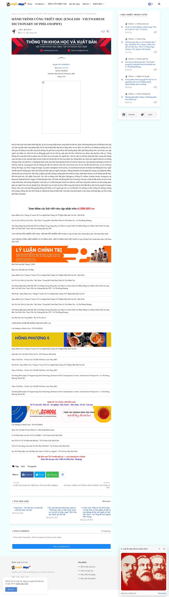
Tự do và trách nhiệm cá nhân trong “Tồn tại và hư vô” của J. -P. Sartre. (140, 28)
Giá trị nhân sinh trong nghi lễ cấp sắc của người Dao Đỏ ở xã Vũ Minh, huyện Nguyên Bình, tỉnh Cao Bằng (140, 82)
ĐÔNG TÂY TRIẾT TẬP (57, 4)
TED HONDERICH (64, 64)
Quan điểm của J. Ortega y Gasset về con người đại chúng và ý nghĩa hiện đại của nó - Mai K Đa (48, 215)
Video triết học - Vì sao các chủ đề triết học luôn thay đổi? (34, 360)
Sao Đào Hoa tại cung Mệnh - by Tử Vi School (29, 318)
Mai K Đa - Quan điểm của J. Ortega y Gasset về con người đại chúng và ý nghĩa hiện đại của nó (48, 294)
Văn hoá (65, 68)
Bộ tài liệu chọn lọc (88, 567)
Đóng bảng (162, 593)
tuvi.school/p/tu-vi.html (75, 457)
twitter (150, 115)
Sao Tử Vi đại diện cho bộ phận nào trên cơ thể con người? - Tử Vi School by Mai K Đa (45, 451)
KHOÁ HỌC (97, 4)
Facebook (28, 475)
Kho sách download (88, 578)
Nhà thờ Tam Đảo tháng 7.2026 (23, 264)
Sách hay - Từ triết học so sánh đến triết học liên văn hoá (29, 509)
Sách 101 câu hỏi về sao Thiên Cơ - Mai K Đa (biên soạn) (33, 430)
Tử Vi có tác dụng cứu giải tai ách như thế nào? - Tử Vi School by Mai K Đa (40, 446)
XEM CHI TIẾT (22, 584)
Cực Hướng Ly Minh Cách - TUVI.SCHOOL (27, 328)
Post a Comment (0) (61, 546)
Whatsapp (53, 475)
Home (30, 4)
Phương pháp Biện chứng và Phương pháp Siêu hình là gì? (140, 98)
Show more (106, 501)
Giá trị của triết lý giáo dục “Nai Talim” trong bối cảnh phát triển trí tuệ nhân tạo (43, 280)
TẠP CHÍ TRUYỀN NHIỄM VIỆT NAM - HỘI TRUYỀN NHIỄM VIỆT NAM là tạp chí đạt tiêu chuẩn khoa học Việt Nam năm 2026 (60, 234)
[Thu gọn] (159, 549)
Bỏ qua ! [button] (11, 589)
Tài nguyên (39, 4)
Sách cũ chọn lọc (87, 571)
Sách (23, 466)
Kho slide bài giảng (88, 575)
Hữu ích (86, 4)
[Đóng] (164, 549)
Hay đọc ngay (74, 4)
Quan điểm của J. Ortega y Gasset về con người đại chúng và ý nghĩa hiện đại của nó (44, 349)
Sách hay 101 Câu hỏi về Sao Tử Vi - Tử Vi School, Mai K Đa (34, 354)
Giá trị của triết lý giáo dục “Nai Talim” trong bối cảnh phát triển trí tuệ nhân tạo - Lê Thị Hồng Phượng (51, 220)
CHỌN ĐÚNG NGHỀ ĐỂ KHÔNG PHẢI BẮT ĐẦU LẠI (31, 323)
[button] (159, 4)
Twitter (41, 475)
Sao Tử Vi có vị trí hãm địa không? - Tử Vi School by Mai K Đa (35, 441)
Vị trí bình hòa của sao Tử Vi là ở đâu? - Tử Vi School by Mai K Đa (37, 435)
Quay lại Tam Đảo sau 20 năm (23, 270)
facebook (132, 115)
